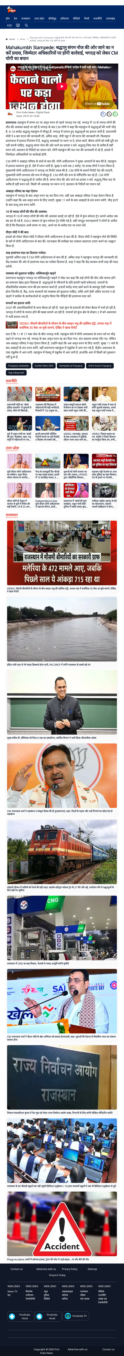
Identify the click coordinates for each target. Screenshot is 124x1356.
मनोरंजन (29, 1295)
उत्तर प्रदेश (39, 18)
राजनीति (97, 18)
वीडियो (76, 18)
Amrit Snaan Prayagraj (99, 365)
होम (8, 18)
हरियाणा (64, 18)
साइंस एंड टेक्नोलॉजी (103, 1300)
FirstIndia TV (79, 1316)
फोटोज (65, 1295)
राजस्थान (25, 18)
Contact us (17, 1269)
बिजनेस (29, 1291)
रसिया (82, 1295)
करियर (65, 1298)
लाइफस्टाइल (67, 1291)
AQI (9, 25)
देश (15, 18)
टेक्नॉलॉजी (30, 1298)
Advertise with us (46, 1269)
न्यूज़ (46, 1291)
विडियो (47, 1298)
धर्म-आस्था (84, 1298)
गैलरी (86, 18)
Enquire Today (57, 1275)
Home (12, 39)
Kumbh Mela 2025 (44, 365)
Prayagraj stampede (18, 365)
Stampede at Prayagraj (70, 365)
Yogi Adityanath (16, 372)
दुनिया (46, 1295)
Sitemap (92, 1269)
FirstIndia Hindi (24, 1316)
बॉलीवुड (52, 18)
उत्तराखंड (110, 18)
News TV (12, 1291)
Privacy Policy (69, 1269)
